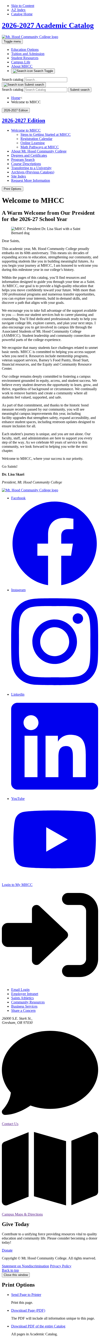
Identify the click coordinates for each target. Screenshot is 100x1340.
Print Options (12, 189)
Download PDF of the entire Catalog (38, 1326)
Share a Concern (23, 1010)
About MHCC (22, 66)
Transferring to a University (31, 168)
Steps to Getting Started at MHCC (45, 134)
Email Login (20, 990)
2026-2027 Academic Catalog (48, 25)
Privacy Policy (60, 1266)
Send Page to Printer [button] (26, 1295)
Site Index (18, 176)
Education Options (25, 50)
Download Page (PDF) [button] (28, 1310)
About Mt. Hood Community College (39, 151)
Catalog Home (22, 14)
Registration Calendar (36, 139)
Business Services (24, 1006)
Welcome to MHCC (26, 130)
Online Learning (32, 143)
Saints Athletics (22, 998)
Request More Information (30, 180)
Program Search (23, 160)
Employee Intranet (24, 994)
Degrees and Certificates (29, 155)
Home (15, 98)
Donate (7, 1250)
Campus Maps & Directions (22, 1214)
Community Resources (28, 1002)
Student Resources (24, 58)
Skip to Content (22, 6)
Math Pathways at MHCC (39, 147)
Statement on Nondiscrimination (25, 1266)
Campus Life (20, 62)
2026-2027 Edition (23, 120)
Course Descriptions (26, 164)
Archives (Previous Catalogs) (32, 172)
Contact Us (10, 1124)
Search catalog (12, 79)
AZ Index (18, 10)
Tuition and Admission (27, 54)
